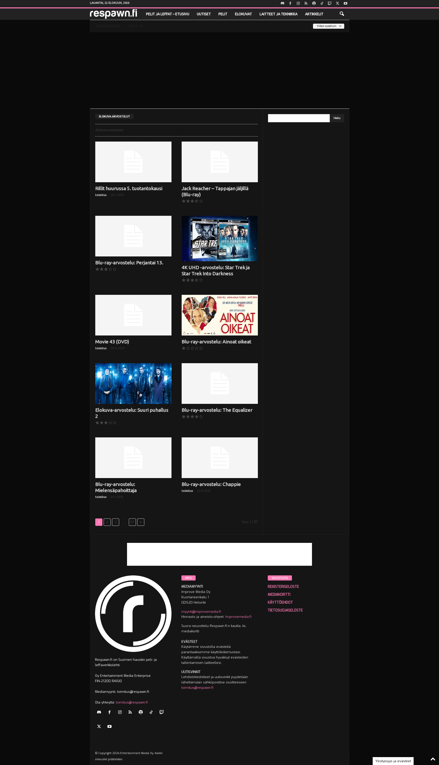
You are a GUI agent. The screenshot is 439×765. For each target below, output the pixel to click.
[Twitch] (330, 3)
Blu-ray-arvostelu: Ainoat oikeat (216, 341)
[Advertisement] (219, 70)
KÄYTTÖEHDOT (280, 602)
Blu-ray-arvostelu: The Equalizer (217, 410)
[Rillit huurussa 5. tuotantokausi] (133, 162)
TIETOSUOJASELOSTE (285, 610)
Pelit (222, 14)
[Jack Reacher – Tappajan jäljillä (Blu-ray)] (220, 162)
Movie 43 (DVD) (112, 341)
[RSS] (306, 3)
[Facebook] (290, 3)
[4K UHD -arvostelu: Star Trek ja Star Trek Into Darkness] (220, 238)
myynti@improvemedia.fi (201, 611)
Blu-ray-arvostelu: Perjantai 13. (129, 262)
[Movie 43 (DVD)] (133, 315)
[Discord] (282, 3)
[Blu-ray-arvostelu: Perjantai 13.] (133, 236)
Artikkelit (314, 14)
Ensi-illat (136, 26)
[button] (341, 14)
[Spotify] (314, 3)
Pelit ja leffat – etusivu (167, 14)
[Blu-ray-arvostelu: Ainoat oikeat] (220, 315)
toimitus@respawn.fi (132, 702)
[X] (338, 3)
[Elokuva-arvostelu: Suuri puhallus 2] (133, 383)
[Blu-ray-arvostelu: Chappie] (220, 457)
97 (132, 522)
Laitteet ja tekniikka (278, 14)
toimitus (100, 194)
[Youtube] (345, 3)
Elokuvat (243, 14)
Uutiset (204, 14)
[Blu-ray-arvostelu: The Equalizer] (220, 383)
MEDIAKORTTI (279, 594)
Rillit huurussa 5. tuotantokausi (128, 188)
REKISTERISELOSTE (283, 586)
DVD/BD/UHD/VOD (108, 26)
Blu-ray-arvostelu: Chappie (211, 484)
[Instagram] (298, 3)
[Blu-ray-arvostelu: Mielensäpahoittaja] (133, 457)
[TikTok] (322, 3)
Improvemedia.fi (238, 617)
